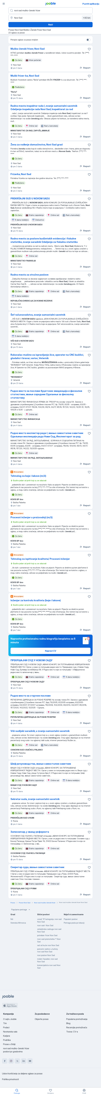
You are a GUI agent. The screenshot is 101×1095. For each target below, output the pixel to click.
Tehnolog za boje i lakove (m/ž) (28, 476)
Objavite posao (42, 1019)
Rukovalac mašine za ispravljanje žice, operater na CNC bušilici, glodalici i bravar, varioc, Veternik (47, 356)
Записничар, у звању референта (30, 831)
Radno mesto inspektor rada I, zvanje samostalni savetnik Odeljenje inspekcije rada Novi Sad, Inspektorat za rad (44, 107)
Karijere (6, 1036)
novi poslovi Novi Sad (46, 955)
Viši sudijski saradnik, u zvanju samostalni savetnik (40, 731)
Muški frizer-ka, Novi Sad (25, 75)
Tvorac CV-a (72, 1031)
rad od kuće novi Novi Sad (48, 945)
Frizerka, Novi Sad (21, 174)
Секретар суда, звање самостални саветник (37, 867)
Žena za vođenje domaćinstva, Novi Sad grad (37, 144)
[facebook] (4, 1061)
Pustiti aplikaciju (90, 3)
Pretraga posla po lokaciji (74, 923)
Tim (5, 1023)
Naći (50, 24)
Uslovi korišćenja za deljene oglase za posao (22, 1073)
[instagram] (11, 1061)
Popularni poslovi (70, 919)
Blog (68, 1023)
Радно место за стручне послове (31, 695)
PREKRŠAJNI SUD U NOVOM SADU (30, 198)
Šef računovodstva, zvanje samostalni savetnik (38, 314)
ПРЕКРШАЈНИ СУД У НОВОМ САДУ (31, 660)
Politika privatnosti (10, 1079)
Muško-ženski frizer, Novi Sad (28, 48)
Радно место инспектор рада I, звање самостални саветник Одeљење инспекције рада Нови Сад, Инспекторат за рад (47, 435)
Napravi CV (50, 651)
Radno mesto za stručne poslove (30, 274)
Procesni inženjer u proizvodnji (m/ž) (32, 517)
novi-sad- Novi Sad (45, 925)
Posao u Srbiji (9, 1044)
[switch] (88, 39)
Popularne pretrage (19, 909)
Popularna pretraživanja (76, 1019)
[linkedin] (23, 1061)
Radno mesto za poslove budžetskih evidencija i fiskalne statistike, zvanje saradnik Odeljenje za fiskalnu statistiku (44, 240)
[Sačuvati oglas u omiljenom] (89, 49)
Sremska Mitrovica (18, 923)
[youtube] (30, 1061)
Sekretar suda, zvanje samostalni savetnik (35, 799)
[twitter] (17, 1061)
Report (86, 67)
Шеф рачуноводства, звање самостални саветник (41, 763)
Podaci (6, 1027)
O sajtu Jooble (9, 1019)
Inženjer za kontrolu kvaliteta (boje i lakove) (36, 600)
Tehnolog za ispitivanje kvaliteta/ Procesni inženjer (40, 559)
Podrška (7, 1040)
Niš (12, 919)
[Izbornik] (3, 3)
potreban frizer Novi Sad (47, 935)
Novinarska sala (10, 1031)
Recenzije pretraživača (76, 1027)
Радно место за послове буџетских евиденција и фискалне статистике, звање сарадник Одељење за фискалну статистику (46, 394)
